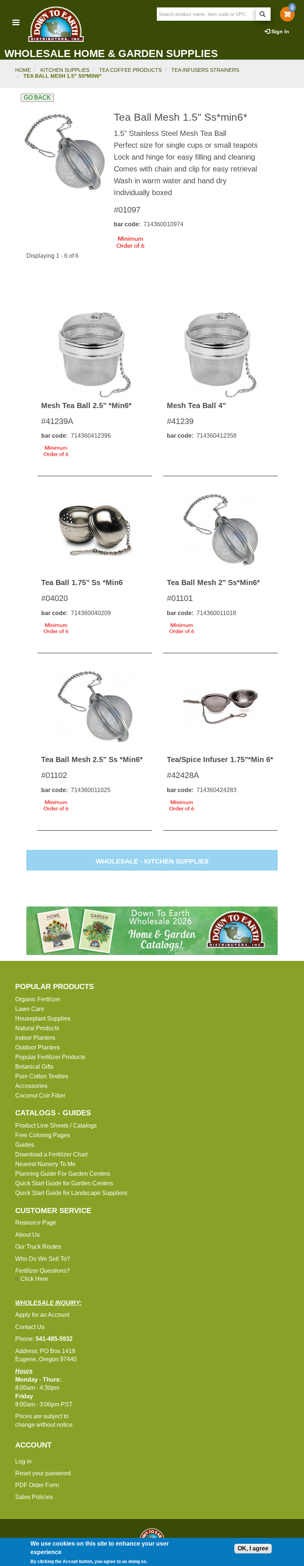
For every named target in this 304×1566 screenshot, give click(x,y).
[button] (64, 152)
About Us (27, 1235)
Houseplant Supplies (42, 1018)
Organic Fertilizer (37, 999)
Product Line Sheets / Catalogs (56, 1125)
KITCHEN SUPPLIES (64, 70)
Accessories (31, 1086)
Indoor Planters (35, 1038)
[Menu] (15, 23)
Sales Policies (34, 1497)
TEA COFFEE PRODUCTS (130, 70)
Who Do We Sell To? (42, 1259)
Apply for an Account (42, 1315)
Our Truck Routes (38, 1246)
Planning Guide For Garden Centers (62, 1174)
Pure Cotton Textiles (41, 1076)
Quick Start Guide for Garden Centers (64, 1183)
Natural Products (37, 1028)
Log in (23, 1461)
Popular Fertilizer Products (50, 1057)
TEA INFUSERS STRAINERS (205, 70)
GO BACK (37, 97)
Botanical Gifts (34, 1067)
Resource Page (35, 1222)
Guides (24, 1145)
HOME (23, 70)
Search (263, 14)
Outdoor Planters (37, 1047)
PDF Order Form (37, 1485)
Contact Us (29, 1327)
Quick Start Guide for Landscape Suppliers (71, 1193)
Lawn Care (29, 1009)
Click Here (34, 1279)
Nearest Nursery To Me (45, 1164)
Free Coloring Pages (42, 1135)
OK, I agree (253, 1548)
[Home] (55, 24)
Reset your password (43, 1473)
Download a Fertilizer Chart (51, 1154)
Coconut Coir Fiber (40, 1095)
